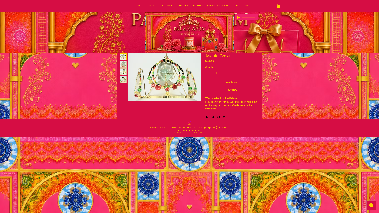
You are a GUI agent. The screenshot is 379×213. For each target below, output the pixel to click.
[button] (169, 4)
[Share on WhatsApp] (218, 117)
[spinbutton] (212, 72)
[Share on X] (224, 117)
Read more (210, 109)
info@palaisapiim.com (189, 130)
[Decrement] (207, 72)
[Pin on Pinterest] (213, 117)
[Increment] (217, 72)
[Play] (238, 17)
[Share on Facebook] (207, 117)
